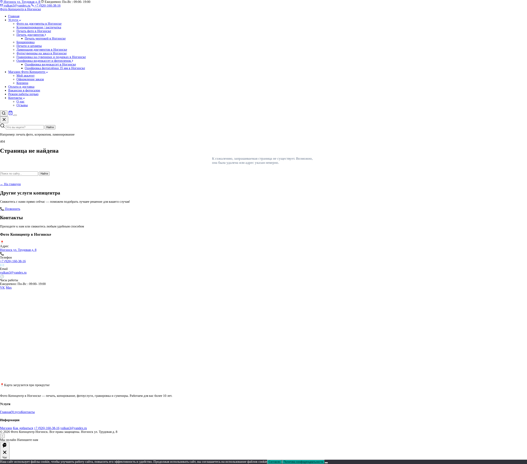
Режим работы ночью (23, 94)
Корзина (22, 83)
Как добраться (23, 428)
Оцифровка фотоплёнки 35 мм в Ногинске (55, 68)
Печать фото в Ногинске (33, 31)
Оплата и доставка (21, 86)
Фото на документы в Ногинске (39, 23)
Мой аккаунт (25, 75)
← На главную (10, 184)
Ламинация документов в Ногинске (41, 49)
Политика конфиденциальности (303, 461)
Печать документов (30, 34)
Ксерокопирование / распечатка (38, 27)
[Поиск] (3, 113)
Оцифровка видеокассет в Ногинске (50, 64)
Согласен (274, 461)
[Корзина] (11, 114)
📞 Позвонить (10, 209)
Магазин (6, 428)
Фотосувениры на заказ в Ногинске (41, 53)
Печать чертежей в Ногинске (45, 38)
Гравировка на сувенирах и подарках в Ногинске (51, 57)
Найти (50, 127)
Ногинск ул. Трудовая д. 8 (22, 2)
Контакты (15, 98)
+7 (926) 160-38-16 (47, 5)
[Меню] (15, 115)
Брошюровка (25, 42)
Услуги (13, 20)
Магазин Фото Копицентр (27, 72)
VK (2, 287)
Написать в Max (61, 209)
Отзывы (22, 105)
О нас (20, 101)
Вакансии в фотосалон (24, 90)
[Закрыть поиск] (4, 119)
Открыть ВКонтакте (35, 209)
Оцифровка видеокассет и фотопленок (44, 60)
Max (9, 287)
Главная (13, 16)
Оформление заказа (30, 79)
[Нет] (326, 462)
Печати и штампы (29, 46)
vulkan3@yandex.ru (17, 5)
